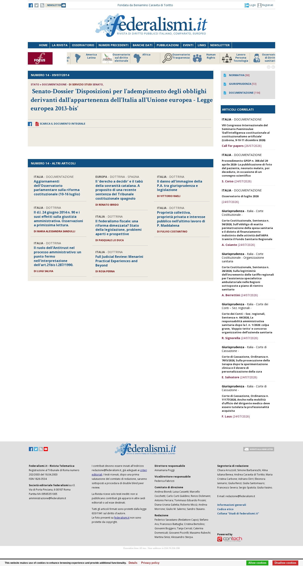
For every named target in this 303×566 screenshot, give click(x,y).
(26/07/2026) (242, 146)
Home (43, 45)
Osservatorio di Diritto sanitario (266, 57)
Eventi (188, 45)
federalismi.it (121, 517)
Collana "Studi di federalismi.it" (238, 513)
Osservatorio (83, 45)
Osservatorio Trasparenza (176, 56)
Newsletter (220, 45)
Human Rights (206, 56)
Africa (141, 54)
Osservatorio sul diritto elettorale (116, 57)
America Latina (86, 56)
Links (202, 45)
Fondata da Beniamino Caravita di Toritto (145, 5)
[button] (250, 5)
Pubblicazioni (168, 45)
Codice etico (225, 509)
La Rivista (60, 45)
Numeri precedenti (113, 45)
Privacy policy (149, 562)
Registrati (267, 5)
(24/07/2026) (236, 181)
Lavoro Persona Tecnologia (236, 57)
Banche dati (142, 45)
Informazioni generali (231, 505)
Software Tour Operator (151, 553)
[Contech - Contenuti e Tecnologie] (229, 539)
